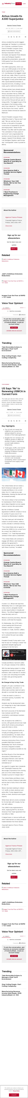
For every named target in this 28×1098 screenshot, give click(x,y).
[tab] (6, 308)
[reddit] (16, 37)
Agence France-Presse (14, 25)
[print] (25, 37)
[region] (14, 311)
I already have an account (14, 330)
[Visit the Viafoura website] (22, 314)
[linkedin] (11, 37)
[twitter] (14, 37)
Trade (3, 12)
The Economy (5, 384)
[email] (19, 37)
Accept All (14, 1094)
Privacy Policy (16, 1090)
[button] (3, 4)
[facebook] (8, 37)
